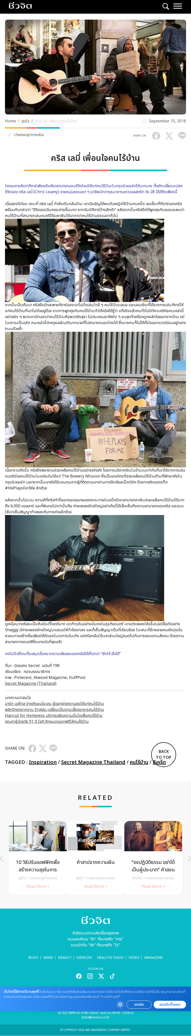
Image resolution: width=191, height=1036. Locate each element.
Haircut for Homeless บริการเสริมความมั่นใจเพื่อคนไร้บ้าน (53, 716)
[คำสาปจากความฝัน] (95, 857)
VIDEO (134, 957)
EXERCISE (84, 957)
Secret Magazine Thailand (93, 762)
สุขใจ (25, 121)
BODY (33, 957)
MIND (48, 957)
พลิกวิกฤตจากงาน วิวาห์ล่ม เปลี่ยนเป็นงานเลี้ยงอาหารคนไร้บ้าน (54, 710)
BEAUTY (64, 957)
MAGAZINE (153, 957)
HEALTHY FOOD (110, 957)
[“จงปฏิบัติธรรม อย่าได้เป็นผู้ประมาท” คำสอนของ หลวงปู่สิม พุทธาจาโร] (153, 857)
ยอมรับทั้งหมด (169, 1004)
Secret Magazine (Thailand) (30, 684)
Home (10, 121)
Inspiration (43, 762)
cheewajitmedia (29, 135)
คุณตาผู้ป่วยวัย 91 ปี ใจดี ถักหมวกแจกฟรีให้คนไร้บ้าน (47, 722)
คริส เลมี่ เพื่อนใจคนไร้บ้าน (56, 121)
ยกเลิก (139, 1004)
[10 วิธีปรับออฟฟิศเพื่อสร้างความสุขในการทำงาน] (38, 857)
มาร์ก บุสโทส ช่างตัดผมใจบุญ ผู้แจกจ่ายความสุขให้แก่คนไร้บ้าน (54, 704)
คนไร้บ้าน (139, 762)
